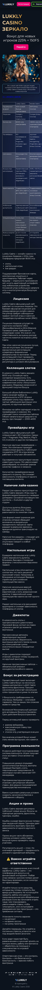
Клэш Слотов (35, 146)
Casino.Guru (20, 119)
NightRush (20, 180)
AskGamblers (20, 111)
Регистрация (23, 4)
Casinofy (33, 225)
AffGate (19, 146)
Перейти (21, 47)
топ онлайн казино (11, 97)
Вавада (32, 212)
